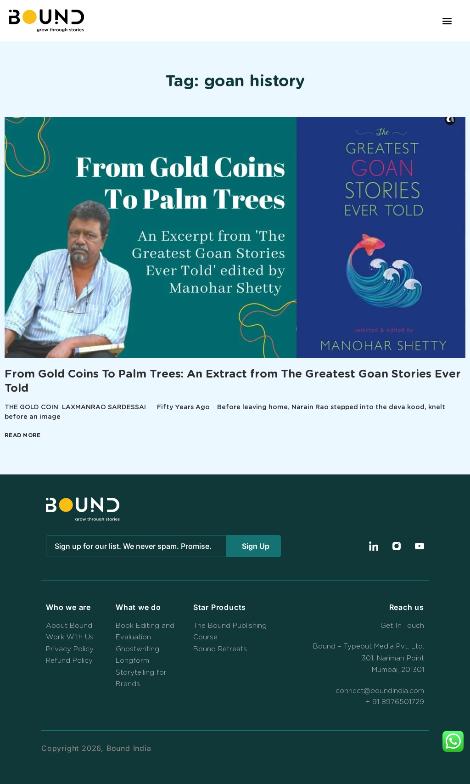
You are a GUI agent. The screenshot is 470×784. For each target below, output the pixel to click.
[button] (446, 20)
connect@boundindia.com (380, 691)
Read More (23, 435)
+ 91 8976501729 (395, 702)
